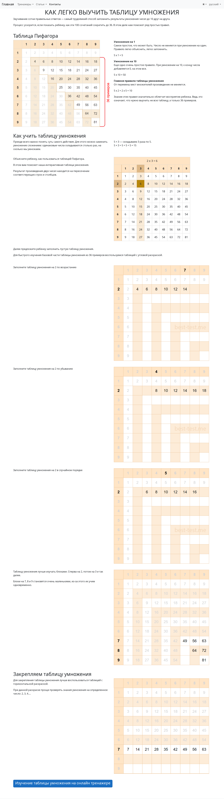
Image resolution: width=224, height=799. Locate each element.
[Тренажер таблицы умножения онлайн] (161, 725)
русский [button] (214, 4)
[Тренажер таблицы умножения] (161, 414)
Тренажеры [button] (25, 4)
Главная (8, 4)
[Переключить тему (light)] (204, 4)
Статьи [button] (40, 4)
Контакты (55, 4)
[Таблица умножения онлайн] (61, 83)
